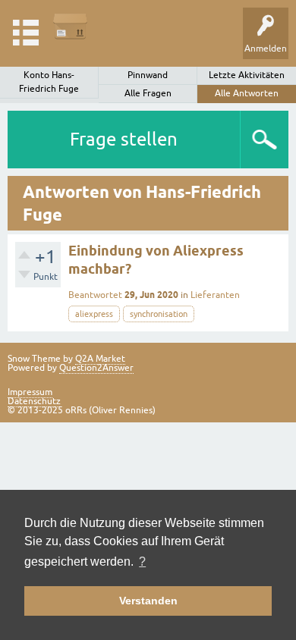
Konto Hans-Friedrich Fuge (49, 82)
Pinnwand (148, 75)
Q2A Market (100, 358)
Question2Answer (96, 367)
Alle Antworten (247, 93)
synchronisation (158, 313)
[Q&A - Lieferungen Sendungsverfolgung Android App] (70, 26)
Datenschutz (34, 401)
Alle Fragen (148, 93)
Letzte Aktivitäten (247, 75)
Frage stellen (124, 139)
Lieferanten (215, 295)
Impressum (30, 392)
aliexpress (94, 313)
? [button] (142, 561)
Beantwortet (95, 295)
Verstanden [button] (148, 601)
